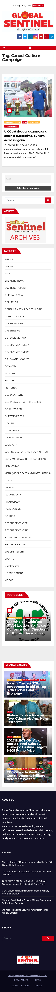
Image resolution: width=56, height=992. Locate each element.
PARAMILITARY (13, 495)
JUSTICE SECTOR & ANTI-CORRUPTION (26, 452)
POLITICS (10, 516)
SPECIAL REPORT (14, 552)
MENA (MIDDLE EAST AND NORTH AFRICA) (28, 473)
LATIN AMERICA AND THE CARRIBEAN (25, 459)
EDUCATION (11, 373)
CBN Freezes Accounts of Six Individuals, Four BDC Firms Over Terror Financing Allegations (27, 627)
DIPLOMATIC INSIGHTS (12, 122)
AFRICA (9, 259)
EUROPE (9, 380)
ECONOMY (10, 366)
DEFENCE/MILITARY (16, 338)
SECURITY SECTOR (11, 126)
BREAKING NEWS (14, 281)
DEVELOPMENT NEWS (17, 352)
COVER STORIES (14, 323)
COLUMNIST (11, 302)
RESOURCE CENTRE (16, 530)
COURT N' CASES (14, 316)
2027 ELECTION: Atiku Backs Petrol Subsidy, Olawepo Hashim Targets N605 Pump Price (27, 745)
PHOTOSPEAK (12, 502)
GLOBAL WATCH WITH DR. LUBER (23, 402)
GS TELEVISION (13, 409)
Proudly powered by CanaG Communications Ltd (27, 976)
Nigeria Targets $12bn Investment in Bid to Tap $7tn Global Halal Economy (26, 688)
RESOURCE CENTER (16, 523)
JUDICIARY (11, 445)
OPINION (9, 487)
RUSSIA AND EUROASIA (18, 537)
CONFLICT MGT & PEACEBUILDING (24, 309)
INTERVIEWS (12, 430)
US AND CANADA (14, 573)
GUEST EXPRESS (14, 416)
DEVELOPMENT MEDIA (17, 345)
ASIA (7, 274)
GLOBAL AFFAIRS (14, 395)
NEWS (25, 122)
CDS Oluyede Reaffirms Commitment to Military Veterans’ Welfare (26, 775)
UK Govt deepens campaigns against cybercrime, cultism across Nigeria (25, 136)
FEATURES (11, 388)
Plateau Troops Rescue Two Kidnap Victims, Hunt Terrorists (27, 718)
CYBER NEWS (12, 331)
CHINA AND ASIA (14, 295)
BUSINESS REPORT (15, 288)
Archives (9, 266)
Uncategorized (12, 566)
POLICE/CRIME (34, 122)
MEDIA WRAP (12, 466)
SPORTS (9, 559)
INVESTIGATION (13, 438)
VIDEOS (9, 580)
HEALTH (9, 423)
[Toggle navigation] (30, 48)
